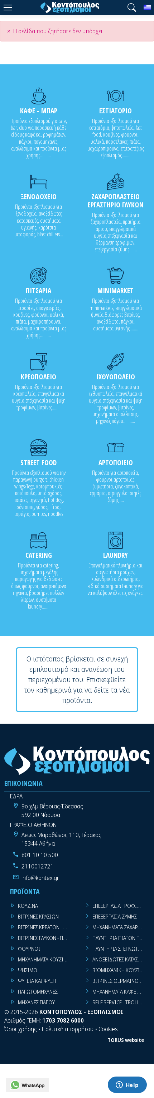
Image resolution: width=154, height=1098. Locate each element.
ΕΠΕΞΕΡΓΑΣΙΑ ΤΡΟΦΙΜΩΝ (120, 905)
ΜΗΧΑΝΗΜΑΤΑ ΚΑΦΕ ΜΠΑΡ (121, 991)
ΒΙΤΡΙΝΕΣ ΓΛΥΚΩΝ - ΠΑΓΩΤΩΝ (46, 938)
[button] (132, 7)
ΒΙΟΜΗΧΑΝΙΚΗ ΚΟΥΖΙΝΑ (119, 970)
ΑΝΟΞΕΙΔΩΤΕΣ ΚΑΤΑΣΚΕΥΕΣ (121, 959)
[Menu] (7, 7)
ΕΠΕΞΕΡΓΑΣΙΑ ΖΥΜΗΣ (114, 916)
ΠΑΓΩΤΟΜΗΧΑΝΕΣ (38, 991)
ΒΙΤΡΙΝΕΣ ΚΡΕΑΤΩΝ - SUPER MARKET (46, 927)
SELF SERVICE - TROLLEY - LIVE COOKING (121, 1002)
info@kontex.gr (40, 878)
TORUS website (125, 1040)
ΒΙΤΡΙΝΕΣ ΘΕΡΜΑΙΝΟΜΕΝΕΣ (121, 981)
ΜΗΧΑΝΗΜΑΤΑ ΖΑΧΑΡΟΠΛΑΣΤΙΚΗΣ (121, 927)
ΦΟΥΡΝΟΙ (29, 948)
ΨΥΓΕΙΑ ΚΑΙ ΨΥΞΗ (37, 981)
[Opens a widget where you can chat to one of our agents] (127, 1085)
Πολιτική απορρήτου (67, 1029)
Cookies (108, 1029)
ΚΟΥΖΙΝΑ (28, 905)
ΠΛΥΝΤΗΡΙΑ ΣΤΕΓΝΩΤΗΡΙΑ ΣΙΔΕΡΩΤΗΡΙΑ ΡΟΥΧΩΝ (121, 948)
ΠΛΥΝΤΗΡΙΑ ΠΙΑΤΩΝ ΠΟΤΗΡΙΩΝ (121, 938)
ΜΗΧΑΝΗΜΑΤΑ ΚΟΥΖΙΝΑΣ (45, 959)
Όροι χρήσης (20, 1029)
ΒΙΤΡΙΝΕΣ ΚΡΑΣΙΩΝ (38, 916)
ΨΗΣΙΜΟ (27, 970)
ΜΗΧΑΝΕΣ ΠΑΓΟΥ (36, 1002)
